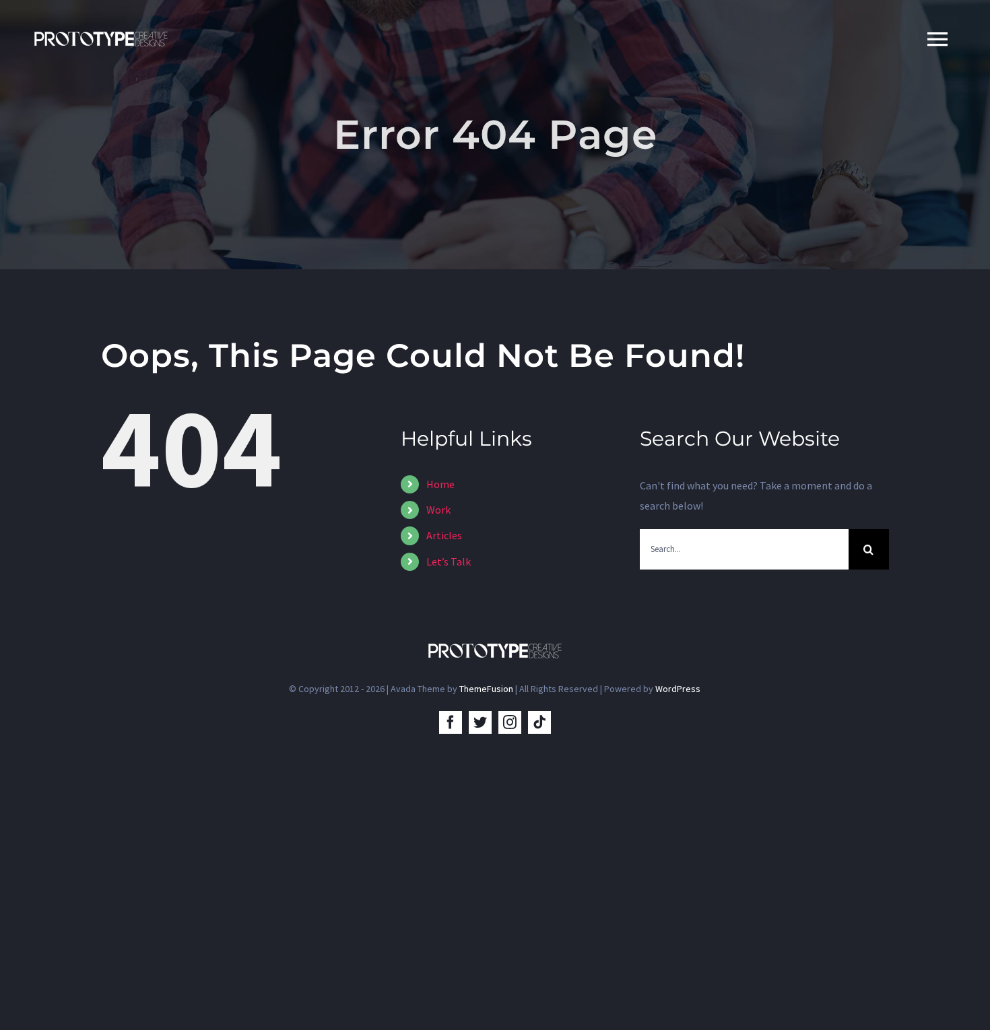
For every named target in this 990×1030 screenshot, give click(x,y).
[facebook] (450, 722)
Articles (444, 535)
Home (440, 484)
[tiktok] (539, 722)
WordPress (677, 689)
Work (438, 509)
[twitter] (480, 722)
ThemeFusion (486, 689)
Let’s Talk (448, 561)
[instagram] (509, 722)
